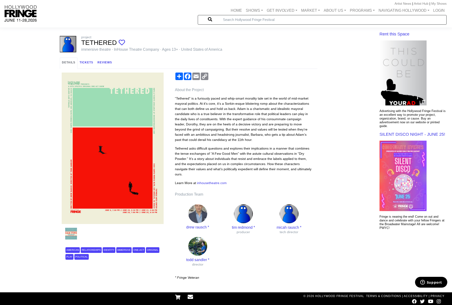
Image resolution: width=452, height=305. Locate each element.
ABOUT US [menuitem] (333, 10)
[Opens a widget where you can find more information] (431, 283)
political (81, 256)
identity (109, 250)
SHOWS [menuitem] (253, 10)
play (69, 256)
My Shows (439, 3)
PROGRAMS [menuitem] (361, 10)
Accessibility (416, 296)
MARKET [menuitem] (309, 10)
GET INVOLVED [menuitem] (281, 10)
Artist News (403, 3)
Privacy (437, 296)
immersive (124, 250)
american (72, 250)
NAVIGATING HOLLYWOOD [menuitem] (403, 10)
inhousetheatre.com (212, 183)
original (152, 250)
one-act (138, 250)
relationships (91, 250)
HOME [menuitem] (236, 10)
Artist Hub (421, 3)
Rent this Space (394, 34)
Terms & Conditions (383, 296)
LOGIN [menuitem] (439, 10)
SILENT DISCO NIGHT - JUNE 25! (412, 134)
